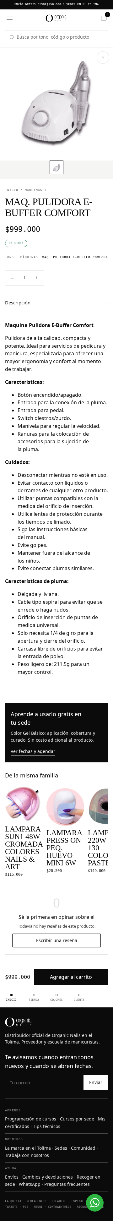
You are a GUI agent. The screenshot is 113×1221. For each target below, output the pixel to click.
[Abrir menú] (9, 18)
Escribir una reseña (56, 940)
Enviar (95, 1082)
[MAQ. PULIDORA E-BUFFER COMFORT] (56, 167)
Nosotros (14, 1139)
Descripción (56, 302)
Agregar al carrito (71, 976)
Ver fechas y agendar (33, 751)
